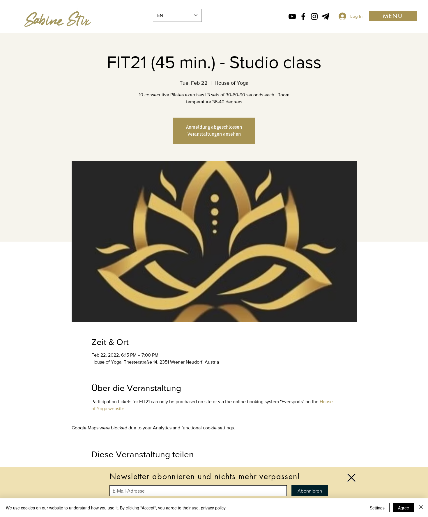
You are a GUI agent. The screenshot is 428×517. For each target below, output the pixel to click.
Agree (403, 508)
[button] (351, 477)
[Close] (421, 507)
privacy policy (213, 508)
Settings (377, 508)
